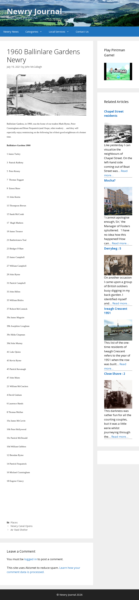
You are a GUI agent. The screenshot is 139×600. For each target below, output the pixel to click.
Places (14, 522)
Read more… (120, 243)
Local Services (57, 31)
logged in (30, 559)
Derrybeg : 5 (112, 248)
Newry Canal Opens (22, 526)
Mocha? (109, 180)
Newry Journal (34, 11)
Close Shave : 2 (114, 374)
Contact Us (82, 31)
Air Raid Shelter (19, 529)
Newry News (11, 31)
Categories (31, 31)
